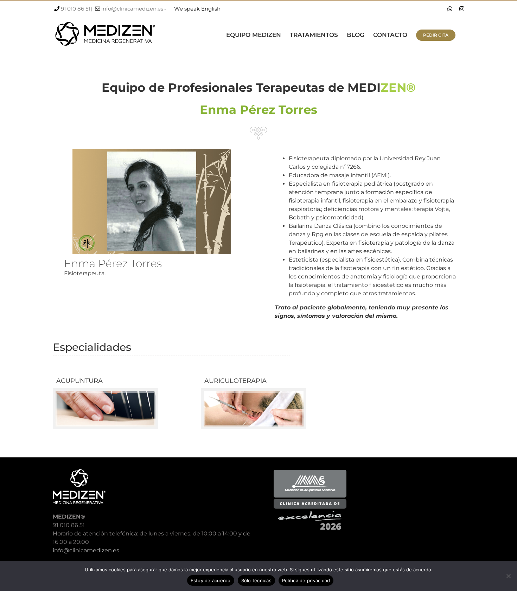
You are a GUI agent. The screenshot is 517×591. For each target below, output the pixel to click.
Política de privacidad (306, 580)
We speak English (197, 8)
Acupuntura (79, 381)
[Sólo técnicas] (508, 575)
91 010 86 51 (75, 8)
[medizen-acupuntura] (105, 390)
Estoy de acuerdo (211, 580)
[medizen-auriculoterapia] (253, 390)
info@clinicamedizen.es (132, 8)
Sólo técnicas (256, 580)
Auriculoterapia (235, 381)
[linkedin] (240, 280)
